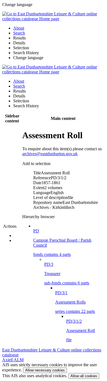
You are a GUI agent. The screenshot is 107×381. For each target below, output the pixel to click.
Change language (28, 57)
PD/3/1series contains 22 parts (75, 302)
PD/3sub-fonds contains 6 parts (66, 273)
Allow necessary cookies (45, 370)
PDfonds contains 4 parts (62, 243)
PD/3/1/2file (80, 330)
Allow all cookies (84, 376)
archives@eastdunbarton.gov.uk (50, 153)
